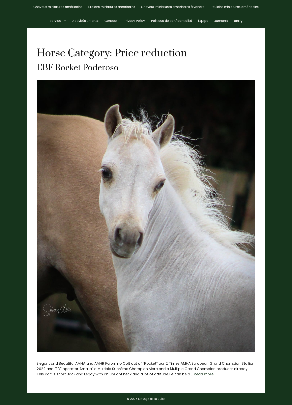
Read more (204, 374)
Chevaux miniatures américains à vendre (173, 7)
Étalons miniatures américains (111, 7)
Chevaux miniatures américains (57, 7)
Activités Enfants (85, 20)
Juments (221, 20)
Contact (111, 20)
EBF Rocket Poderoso (78, 68)
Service (55, 20)
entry (238, 20)
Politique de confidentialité (171, 20)
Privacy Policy (134, 20)
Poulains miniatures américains (235, 7)
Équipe (203, 20)
